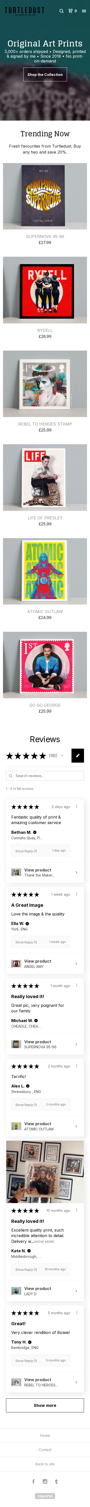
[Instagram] (45, 1482)
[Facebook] (33, 1482)
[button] (62, 756)
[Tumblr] (56, 1482)
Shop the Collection (45, 74)
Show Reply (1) (26, 851)
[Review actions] (76, 806)
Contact (45, 1450)
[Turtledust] (24, 11)
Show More (44, 1241)
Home (45, 1435)
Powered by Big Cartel (45, 1496)
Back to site (45, 1464)
